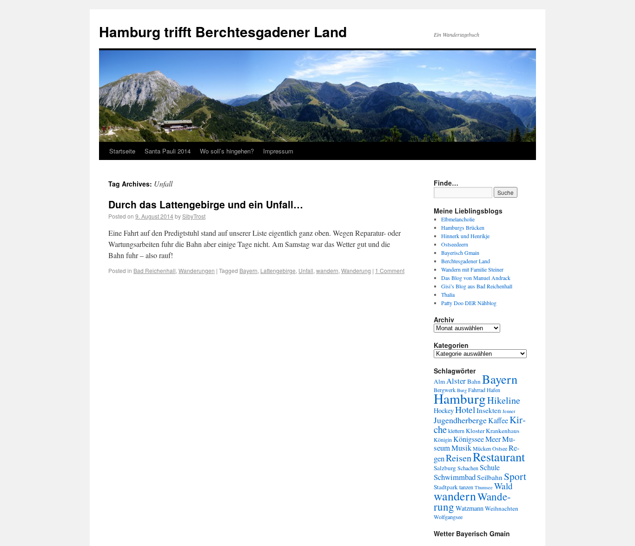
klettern (456, 430)
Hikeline (503, 399)
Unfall (305, 270)
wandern (327, 270)
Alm (439, 381)
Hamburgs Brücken (462, 227)
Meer (493, 439)
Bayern (248, 270)
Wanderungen (197, 270)
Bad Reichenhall (154, 270)
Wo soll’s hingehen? (227, 150)
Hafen (493, 389)
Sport (515, 476)
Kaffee (498, 420)
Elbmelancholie (458, 219)
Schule (490, 467)
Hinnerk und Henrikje (465, 236)
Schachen (467, 468)
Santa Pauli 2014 (168, 150)
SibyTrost (193, 216)
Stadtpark (446, 487)
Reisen (458, 457)
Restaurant (499, 456)
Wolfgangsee (448, 516)
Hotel (465, 409)
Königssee (468, 439)
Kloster (475, 430)
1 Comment (389, 270)
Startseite (122, 150)
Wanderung (356, 270)
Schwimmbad (455, 477)
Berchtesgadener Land (465, 261)
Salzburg (445, 468)
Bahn (474, 381)
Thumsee (484, 487)
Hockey (444, 410)
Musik (461, 447)
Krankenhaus (502, 430)
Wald (503, 486)
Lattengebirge (278, 270)
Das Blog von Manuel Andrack (475, 277)
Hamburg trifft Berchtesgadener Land (223, 31)
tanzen (466, 487)
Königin (443, 439)
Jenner (509, 411)
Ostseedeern (454, 244)
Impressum (278, 150)
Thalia (448, 294)
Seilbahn (490, 477)
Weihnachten (501, 508)
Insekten (488, 410)
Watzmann (469, 508)
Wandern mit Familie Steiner (472, 269)
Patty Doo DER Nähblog (468, 302)
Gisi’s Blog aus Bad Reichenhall (476, 286)
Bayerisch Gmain (460, 252)
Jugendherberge (460, 420)
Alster (456, 380)
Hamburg (460, 398)
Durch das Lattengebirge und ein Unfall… (205, 204)
